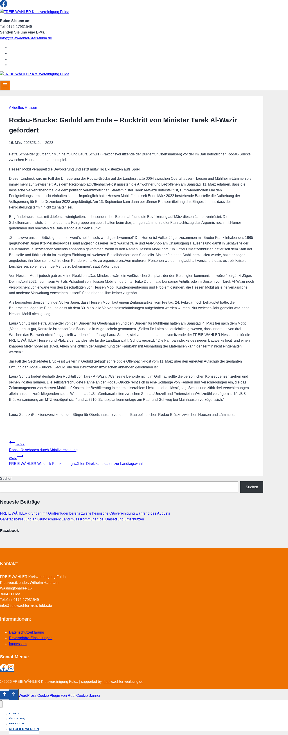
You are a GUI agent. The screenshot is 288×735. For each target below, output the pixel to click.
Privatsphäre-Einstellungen (30, 638)
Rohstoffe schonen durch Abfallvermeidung (43, 447)
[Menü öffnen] (5, 85)
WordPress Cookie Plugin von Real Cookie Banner (59, 695)
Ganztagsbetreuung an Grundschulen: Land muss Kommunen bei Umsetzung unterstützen (72, 519)
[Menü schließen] (1, 704)
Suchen (6, 478)
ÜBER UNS (22, 53)
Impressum (18, 644)
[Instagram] (10, 6)
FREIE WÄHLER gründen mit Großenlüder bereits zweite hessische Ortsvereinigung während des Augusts (85, 513)
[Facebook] (3, 6)
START (19, 47)
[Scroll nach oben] (4, 695)
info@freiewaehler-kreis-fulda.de (26, 38)
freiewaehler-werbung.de (123, 681)
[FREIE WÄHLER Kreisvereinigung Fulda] (34, 12)
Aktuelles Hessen (23, 108)
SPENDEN (22, 59)
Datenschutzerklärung (26, 632)
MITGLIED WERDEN (30, 65)
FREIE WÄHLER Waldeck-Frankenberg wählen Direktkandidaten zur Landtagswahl (76, 461)
